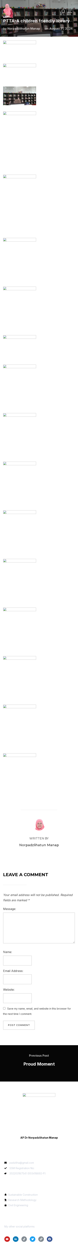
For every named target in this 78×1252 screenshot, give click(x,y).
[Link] (41, 1239)
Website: (9, 989)
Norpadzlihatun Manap (23, 28)
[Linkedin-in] (16, 1239)
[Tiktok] (24, 1239)
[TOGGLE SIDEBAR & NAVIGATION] (71, 11)
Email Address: (13, 971)
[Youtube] (7, 1239)
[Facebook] (49, 1239)
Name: (7, 952)
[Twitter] (32, 1239)
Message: (9, 909)
